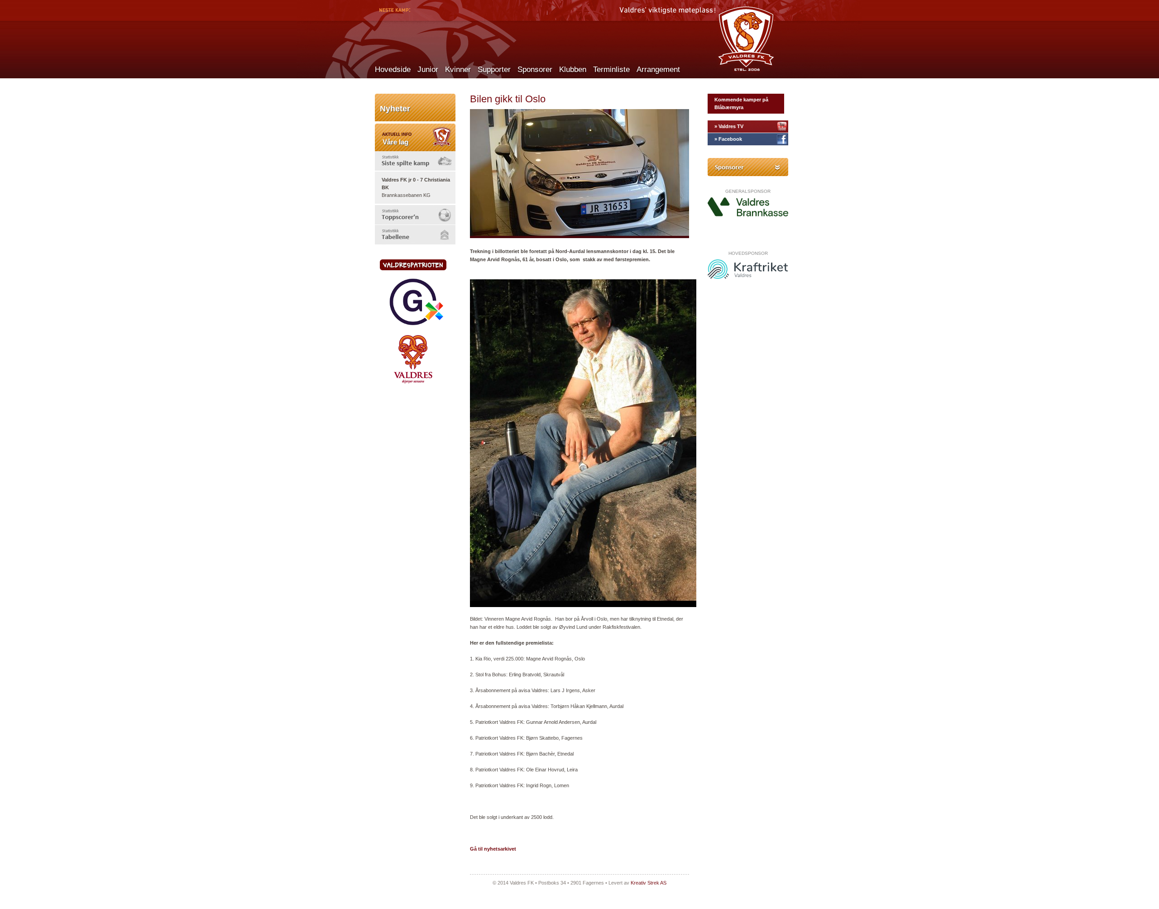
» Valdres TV (728, 126)
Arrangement (658, 69)
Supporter (494, 69)
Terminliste (611, 69)
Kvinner (458, 69)
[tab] (415, 161)
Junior (427, 69)
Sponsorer (534, 69)
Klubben (572, 69)
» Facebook (728, 139)
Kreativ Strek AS (648, 882)
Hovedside (393, 69)
